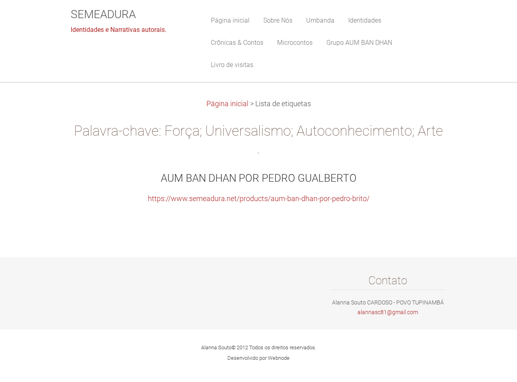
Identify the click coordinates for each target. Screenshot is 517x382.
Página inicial (227, 104)
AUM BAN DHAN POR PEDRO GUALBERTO (259, 178)
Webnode (279, 358)
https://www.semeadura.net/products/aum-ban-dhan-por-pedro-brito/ (259, 199)
